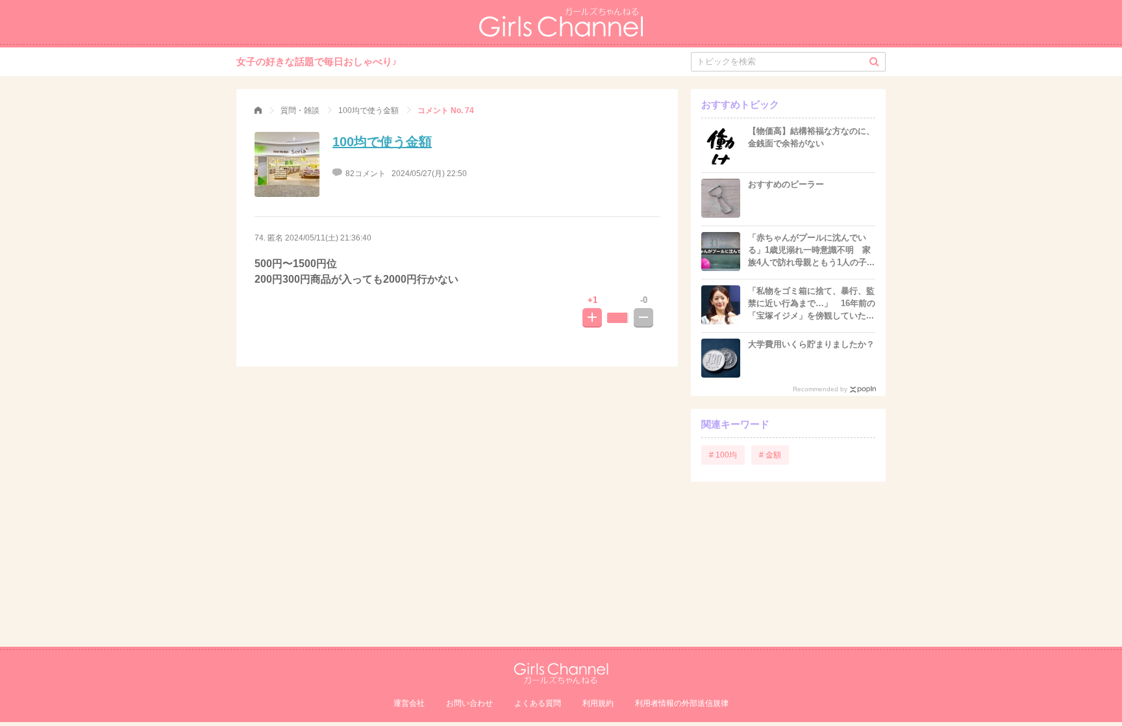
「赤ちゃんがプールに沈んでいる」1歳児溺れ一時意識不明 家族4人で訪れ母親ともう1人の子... (811, 250)
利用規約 (598, 703)
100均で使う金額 (382, 142)
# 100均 (723, 455)
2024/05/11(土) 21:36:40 (328, 237)
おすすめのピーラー (786, 184)
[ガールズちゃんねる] (258, 110)
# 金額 (770, 455)
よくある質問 (537, 703)
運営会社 (409, 703)
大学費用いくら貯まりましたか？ (811, 344)
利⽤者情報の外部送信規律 (682, 703)
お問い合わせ (469, 703)
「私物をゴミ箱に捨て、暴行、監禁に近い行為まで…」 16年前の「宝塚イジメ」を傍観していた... (811, 303)
